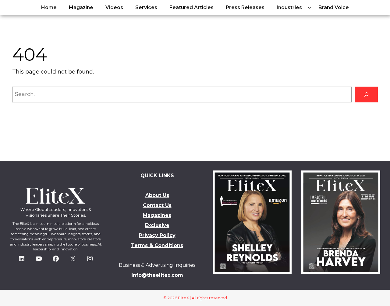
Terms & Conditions (157, 245)
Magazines (157, 215)
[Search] (366, 94)
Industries (289, 7)
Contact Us (157, 205)
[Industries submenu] (309, 7)
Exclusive (157, 225)
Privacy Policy (157, 235)
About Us (157, 195)
